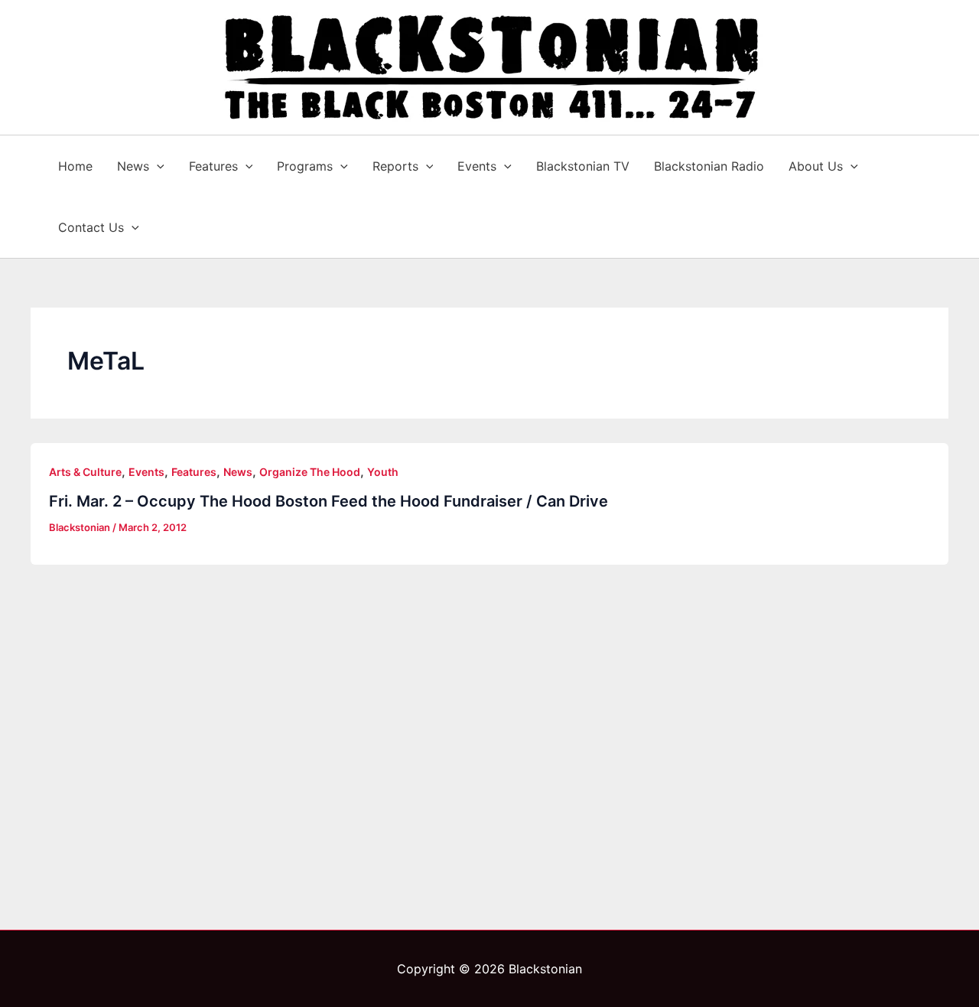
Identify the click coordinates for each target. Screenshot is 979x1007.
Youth (382, 471)
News (133, 166)
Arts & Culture (85, 471)
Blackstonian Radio (709, 166)
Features (213, 166)
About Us (816, 166)
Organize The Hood (309, 471)
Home (75, 166)
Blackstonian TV (582, 166)
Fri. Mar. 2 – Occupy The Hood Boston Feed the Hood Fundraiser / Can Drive (328, 501)
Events (476, 166)
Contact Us (91, 227)
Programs (305, 166)
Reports (395, 166)
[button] (156, 166)
